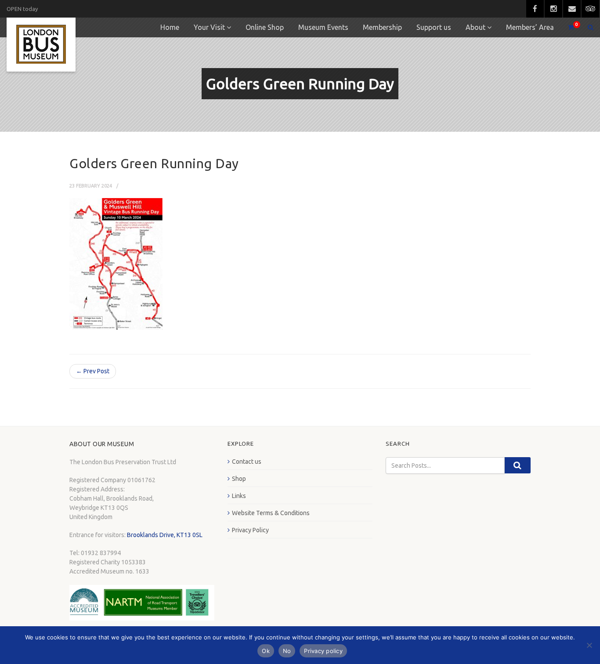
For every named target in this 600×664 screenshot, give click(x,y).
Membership (382, 27)
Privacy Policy (250, 530)
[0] (567, 27)
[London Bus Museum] (41, 44)
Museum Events (323, 27)
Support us (433, 27)
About (475, 27)
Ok (266, 650)
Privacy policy (323, 650)
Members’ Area (530, 27)
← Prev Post (92, 371)
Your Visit (209, 27)
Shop (239, 478)
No (287, 650)
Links (239, 495)
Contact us (246, 461)
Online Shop (265, 27)
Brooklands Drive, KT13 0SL (164, 534)
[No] (589, 645)
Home (169, 27)
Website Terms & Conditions (271, 512)
